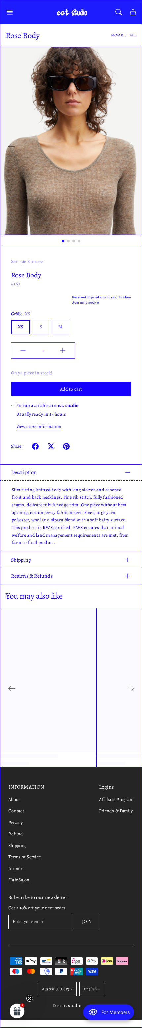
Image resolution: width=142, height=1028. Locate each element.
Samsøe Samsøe (27, 261)
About (14, 799)
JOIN (87, 922)
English (90, 989)
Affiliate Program (116, 799)
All (133, 35)
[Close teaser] (29, 998)
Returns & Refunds (32, 576)
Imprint (16, 868)
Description (24, 472)
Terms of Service (24, 857)
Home (117, 35)
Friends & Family (116, 811)
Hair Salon (19, 880)
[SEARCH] (118, 12)
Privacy (15, 822)
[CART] (133, 12)
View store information (38, 426)
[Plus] (63, 350)
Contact (16, 811)
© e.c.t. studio (67, 1005)
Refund (15, 834)
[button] (12, 12)
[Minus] (23, 350)
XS (20, 327)
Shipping (21, 559)
